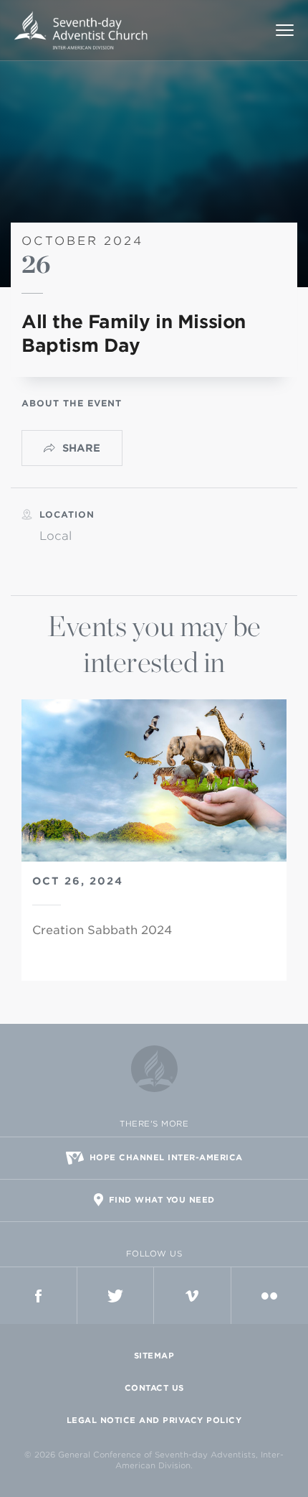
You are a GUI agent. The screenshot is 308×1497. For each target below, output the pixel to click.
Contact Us (154, 1388)
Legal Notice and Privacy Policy (154, 1420)
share (81, 448)
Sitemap (154, 1356)
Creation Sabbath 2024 (102, 930)
